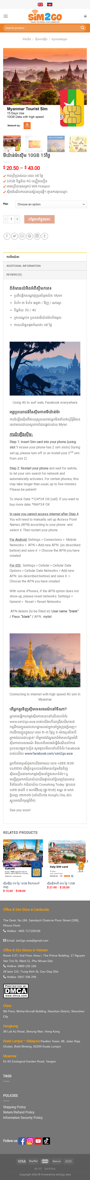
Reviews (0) (14, 274)
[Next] (80, 89)
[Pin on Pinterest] (29, 236)
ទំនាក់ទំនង (50, 1168)
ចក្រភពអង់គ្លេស (59, 39)
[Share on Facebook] (7, 236)
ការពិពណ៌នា (12, 256)
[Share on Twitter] (14, 236)
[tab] (45, 256)
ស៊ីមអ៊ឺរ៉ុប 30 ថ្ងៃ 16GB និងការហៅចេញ (21, 885)
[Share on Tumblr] (44, 236)
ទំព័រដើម (27, 39)
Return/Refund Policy (19, 1112)
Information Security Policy (23, 1118)
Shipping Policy (14, 1107)
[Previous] (10, 89)
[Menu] (5, 16)
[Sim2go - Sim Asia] (45, 16)
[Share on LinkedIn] (37, 236)
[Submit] (82, 28)
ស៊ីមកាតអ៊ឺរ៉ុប (41, 39)
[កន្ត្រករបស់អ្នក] (85, 16)
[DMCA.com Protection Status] (15, 991)
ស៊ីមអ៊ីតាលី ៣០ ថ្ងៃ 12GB (61, 883)
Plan (5, 203)
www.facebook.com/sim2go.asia (49, 754)
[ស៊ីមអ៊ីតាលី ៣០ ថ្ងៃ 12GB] (67, 859)
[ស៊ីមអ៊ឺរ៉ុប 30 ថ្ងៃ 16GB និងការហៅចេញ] (23, 859)
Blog (38, 1168)
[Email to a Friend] (22, 236)
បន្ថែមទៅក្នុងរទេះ (39, 219)
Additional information (23, 265)
